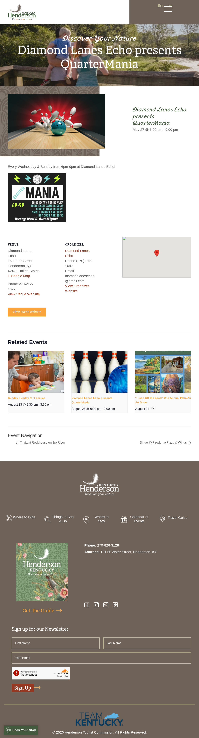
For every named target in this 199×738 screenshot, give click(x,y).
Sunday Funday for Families (26, 397)
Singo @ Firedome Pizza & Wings (164, 442)
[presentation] (36, 372)
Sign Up (22, 688)
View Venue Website (24, 294)
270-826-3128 (108, 545)
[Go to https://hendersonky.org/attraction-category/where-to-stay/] (99, 520)
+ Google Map (19, 276)
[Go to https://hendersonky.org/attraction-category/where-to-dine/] (23, 518)
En (160, 5)
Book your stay (24, 730)
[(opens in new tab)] (99, 719)
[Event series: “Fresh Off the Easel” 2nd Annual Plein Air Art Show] (153, 408)
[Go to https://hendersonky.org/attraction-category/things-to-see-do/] (61, 520)
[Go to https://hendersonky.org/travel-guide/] (176, 518)
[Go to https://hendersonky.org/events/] (137, 520)
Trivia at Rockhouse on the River (42, 442)
